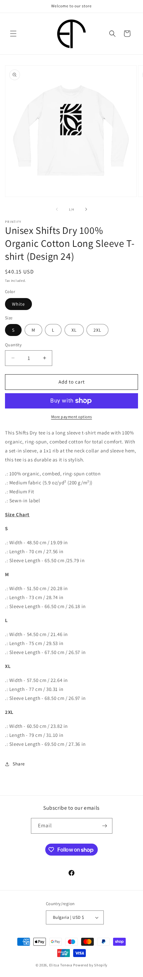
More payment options (71, 416)
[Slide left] (57, 209)
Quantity (13, 345)
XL (74, 330)
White (18, 304)
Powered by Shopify (90, 965)
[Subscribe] (104, 826)
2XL (97, 330)
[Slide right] (86, 209)
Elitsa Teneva (60, 965)
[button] (13, 33)
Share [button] (19, 764)
